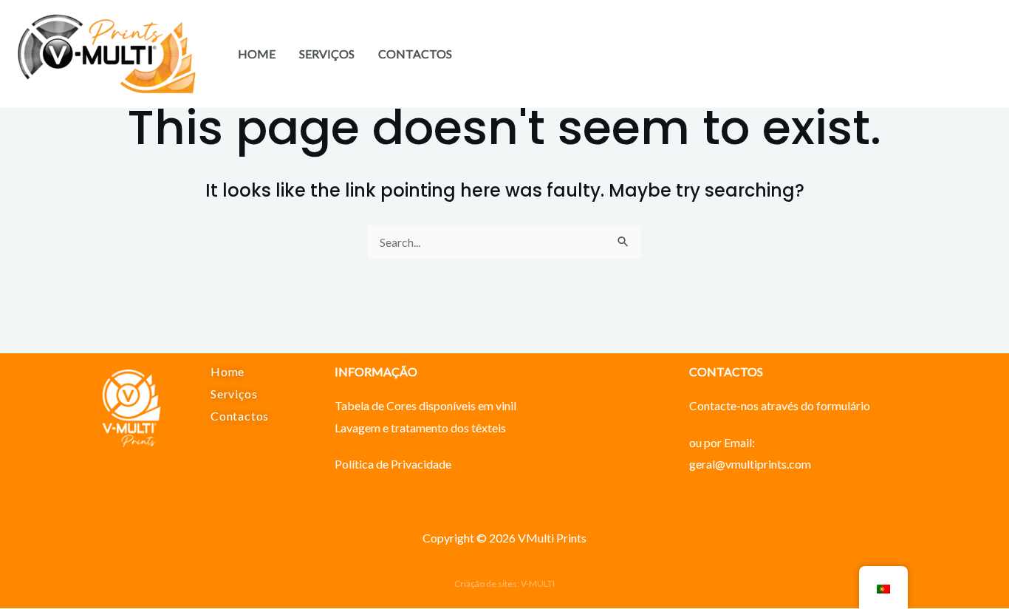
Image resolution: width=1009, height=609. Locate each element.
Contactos (415, 54)
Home (257, 54)
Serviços (327, 54)
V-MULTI (538, 583)
